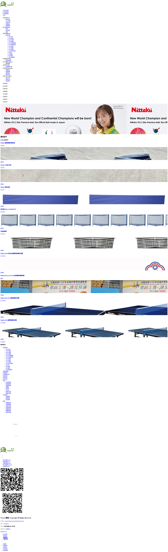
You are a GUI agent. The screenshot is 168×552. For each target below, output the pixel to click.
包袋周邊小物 (9, 66)
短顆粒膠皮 (8, 409)
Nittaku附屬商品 (12, 44)
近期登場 (8, 25)
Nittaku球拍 (11, 39)
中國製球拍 (8, 385)
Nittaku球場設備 (12, 43)
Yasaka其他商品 (12, 50)
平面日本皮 (8, 405)
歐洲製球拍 (8, 383)
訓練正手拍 (8, 391)
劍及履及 (8, 80)
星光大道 (8, 77)
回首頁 (2, 139)
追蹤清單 (5, 545)
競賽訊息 (8, 69)
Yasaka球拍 (10, 47)
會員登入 (6, 11)
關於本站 (8, 74)
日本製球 (8, 399)
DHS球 (10, 52)
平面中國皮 (8, 407)
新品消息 (5, 375)
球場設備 (7, 463)
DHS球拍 (10, 55)
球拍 (7, 28)
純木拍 (7, 388)
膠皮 (7, 31)
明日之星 (5, 379)
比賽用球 (8, 396)
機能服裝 (8, 63)
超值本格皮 (8, 412)
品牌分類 (8, 35)
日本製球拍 (8, 382)
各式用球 (8, 30)
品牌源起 (8, 71)
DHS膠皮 (10, 54)
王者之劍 (8, 22)
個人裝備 (7, 464)
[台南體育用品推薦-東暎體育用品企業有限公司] (7, 7)
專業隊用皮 (8, 402)
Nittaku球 (10, 36)
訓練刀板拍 (8, 393)
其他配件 (6, 466)
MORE (2, 161)
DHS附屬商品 (11, 57)
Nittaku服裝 (11, 41)
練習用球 (8, 398)
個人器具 (6, 27)
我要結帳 (5, 550)
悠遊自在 (8, 73)
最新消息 (8, 19)
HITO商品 (8, 20)
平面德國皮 (8, 404)
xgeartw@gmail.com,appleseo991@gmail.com (14, 521)
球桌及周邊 (8, 60)
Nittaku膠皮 (11, 38)
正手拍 (7, 390)
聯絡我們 (6, 13)
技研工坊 (8, 79)
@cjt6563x (7, 529)
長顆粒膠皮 (8, 410)
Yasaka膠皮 (10, 46)
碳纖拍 (7, 387)
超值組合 (8, 24)
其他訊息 (5, 377)
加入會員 (6, 10)
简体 (4, 15)
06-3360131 (6, 523)
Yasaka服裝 (10, 49)
